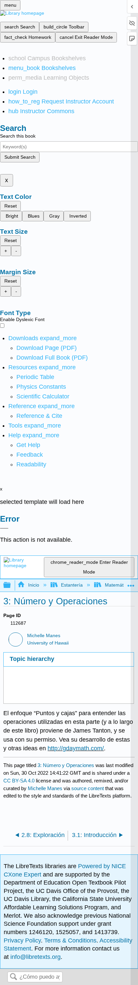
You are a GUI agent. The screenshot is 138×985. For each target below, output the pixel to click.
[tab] (68, 659)
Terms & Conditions (70, 940)
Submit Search (20, 157)
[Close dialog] (4, 528)
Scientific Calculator (42, 396)
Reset (10, 206)
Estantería (72, 585)
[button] (29, 454)
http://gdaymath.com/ (76, 748)
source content (87, 788)
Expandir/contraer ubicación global (131, 583)
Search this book (18, 136)
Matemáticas (118, 585)
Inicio (33, 585)
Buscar (13, 977)
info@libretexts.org (35, 957)
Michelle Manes (43, 635)
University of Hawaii (48, 643)
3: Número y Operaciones (66, 765)
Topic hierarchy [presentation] (32, 659)
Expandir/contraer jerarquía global (11, 585)
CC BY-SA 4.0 (18, 780)
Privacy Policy (22, 940)
